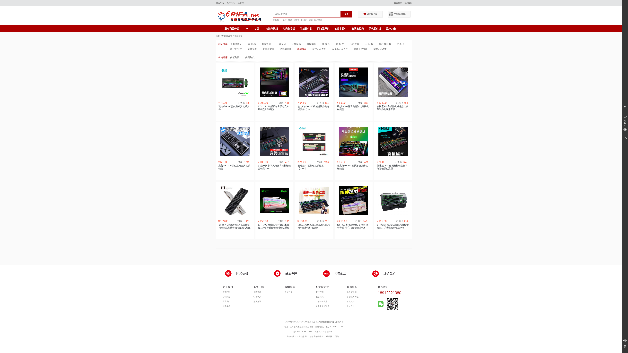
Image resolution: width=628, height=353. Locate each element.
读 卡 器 (252, 44)
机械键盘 (301, 49)
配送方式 (220, 3)
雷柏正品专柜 (361, 49)
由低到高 (234, 57)
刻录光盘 (252, 49)
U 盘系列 (281, 44)
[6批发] (244, 15)
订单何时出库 (321, 301)
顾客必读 (257, 301)
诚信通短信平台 (316, 336)
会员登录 (398, 3)
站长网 (329, 336)
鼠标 (285, 20)
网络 (337, 336)
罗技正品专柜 (319, 49)
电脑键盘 (311, 44)
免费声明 (226, 292)
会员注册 (408, 3)
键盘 (290, 20)
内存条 (304, 20)
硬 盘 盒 (401, 44)
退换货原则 (352, 292)
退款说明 (351, 306)
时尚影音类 (289, 28)
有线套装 (266, 44)
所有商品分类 (232, 28)
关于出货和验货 (322, 306)
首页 (256, 28)
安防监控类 (358, 28)
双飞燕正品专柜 (340, 49)
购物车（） (370, 14)
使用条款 (226, 306)
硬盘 (311, 20)
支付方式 (231, 3)
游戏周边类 (285, 49)
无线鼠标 (296, 44)
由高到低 (249, 57)
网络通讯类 (323, 28)
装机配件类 (306, 28)
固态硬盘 (318, 20)
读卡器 (297, 20)
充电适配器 (268, 49)
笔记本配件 (340, 28)
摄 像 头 (326, 44)
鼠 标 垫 (340, 44)
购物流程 (257, 292)
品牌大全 (391, 28)
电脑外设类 (272, 28)
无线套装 (354, 44)
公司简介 (226, 297)
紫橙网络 (328, 331)
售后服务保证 (352, 297)
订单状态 (257, 297)
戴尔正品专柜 (380, 49)
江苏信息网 (302, 336)
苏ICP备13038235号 (302, 331)
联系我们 (241, 3)
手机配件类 (375, 28)
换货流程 (351, 301)
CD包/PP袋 (236, 49)
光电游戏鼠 (236, 44)
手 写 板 (369, 44)
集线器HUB (385, 44)
